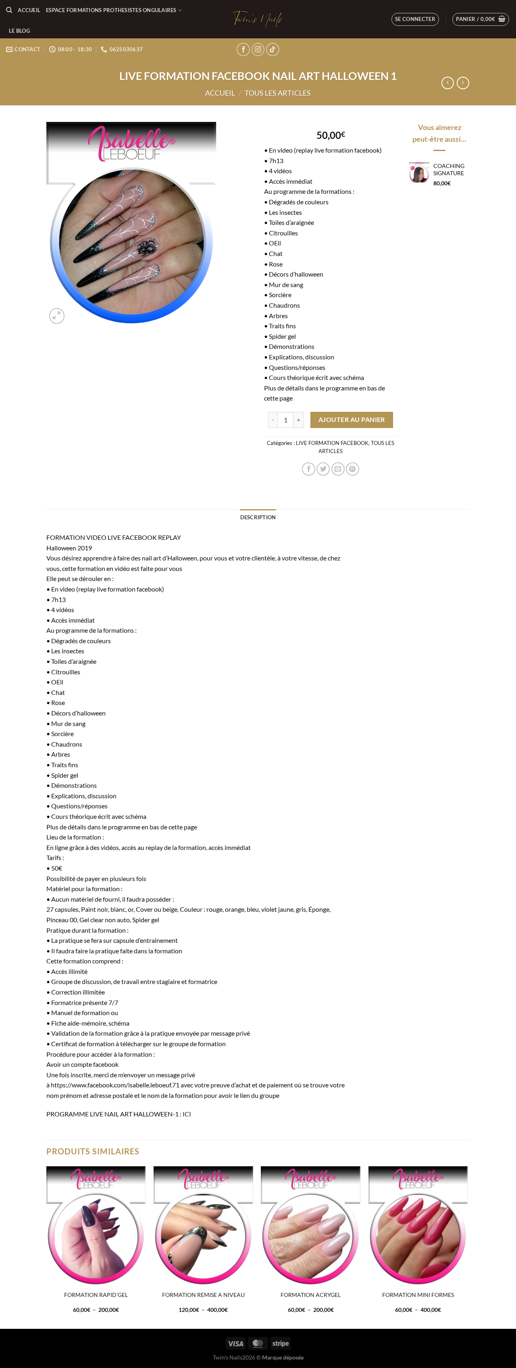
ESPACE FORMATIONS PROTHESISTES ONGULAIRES (111, 10)
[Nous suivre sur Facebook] (243, 49)
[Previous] (47, 1246)
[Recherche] (9, 10)
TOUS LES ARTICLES (278, 92)
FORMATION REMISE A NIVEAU (203, 1294)
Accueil (29, 10)
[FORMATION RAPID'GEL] (96, 1226)
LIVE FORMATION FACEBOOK (332, 443)
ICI (187, 1114)
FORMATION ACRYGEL (311, 1294)
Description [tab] (258, 517)
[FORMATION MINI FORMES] (418, 1226)
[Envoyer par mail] (338, 469)
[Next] (467, 1246)
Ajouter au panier (351, 419)
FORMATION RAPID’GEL (96, 1294)
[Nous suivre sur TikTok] (272, 49)
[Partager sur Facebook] (308, 469)
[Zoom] (57, 316)
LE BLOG (19, 30)
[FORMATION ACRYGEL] (310, 1226)
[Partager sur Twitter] (323, 469)
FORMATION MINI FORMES (418, 1294)
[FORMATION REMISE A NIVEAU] (203, 1226)
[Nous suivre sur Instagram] (258, 49)
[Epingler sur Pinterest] (352, 469)
